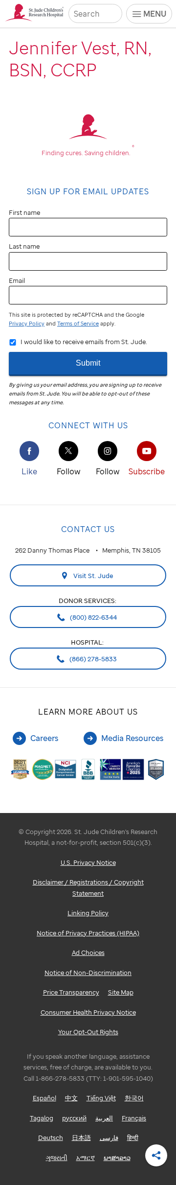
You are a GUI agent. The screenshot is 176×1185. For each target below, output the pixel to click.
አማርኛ (85, 1157)
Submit (88, 363)
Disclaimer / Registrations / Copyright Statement (88, 888)
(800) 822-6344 (92, 617)
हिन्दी (132, 1137)
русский (74, 1118)
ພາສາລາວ (117, 1157)
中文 (71, 1097)
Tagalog (41, 1118)
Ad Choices (88, 952)
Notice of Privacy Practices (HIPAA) (88, 933)
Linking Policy (88, 912)
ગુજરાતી (56, 1157)
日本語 (81, 1137)
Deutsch (50, 1137)
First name (24, 212)
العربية (104, 1118)
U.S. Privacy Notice (88, 862)
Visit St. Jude (92, 575)
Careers (44, 738)
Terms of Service (78, 323)
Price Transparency (71, 992)
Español (44, 1097)
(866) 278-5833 (92, 658)
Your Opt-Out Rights (88, 1031)
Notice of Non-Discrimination (88, 972)
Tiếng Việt (101, 1097)
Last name (24, 246)
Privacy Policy (26, 323)
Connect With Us (88, 425)
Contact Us (88, 529)
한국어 (134, 1097)
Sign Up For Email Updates (88, 191)
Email (17, 280)
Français (134, 1118)
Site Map (120, 992)
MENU (154, 13)
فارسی (109, 1137)
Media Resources (132, 738)
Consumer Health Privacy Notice (88, 1012)
